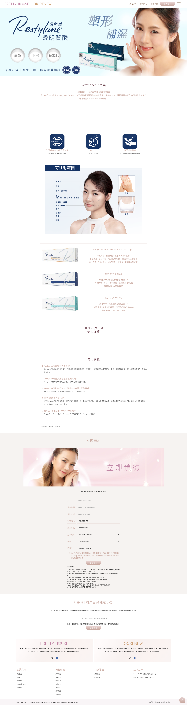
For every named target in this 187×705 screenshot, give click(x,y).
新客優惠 (132, 4)
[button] (178, 3)
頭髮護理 (58, 694)
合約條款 (19, 687)
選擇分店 (71, 527)
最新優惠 (97, 674)
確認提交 (93, 562)
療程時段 (71, 534)
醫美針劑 (58, 677)
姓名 (69, 500)
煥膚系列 (58, 684)
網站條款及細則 (21, 684)
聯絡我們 (19, 677)
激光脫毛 (58, 691)
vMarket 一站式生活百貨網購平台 (143, 677)
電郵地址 (71, 514)
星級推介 (97, 677)
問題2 (69, 548)
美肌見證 (154, 4)
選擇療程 (71, 520)
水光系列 (58, 681)
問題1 (69, 541)
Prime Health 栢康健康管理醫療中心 (144, 674)
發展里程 (19, 674)
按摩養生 (58, 687)
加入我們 (19, 681)
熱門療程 (143, 4)
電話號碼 (71, 507)
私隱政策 (157, 702)
